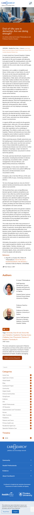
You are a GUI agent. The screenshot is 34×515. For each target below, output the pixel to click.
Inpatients (17, 335)
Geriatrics (9, 335)
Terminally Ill (13, 339)
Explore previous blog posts (12, 358)
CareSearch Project (17, 386)
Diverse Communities (17, 394)
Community (7, 50)
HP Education (17, 407)
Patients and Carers (17, 420)
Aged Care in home (17, 378)
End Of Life (17, 333)
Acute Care (27, 48)
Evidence (13, 50)
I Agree (15, 511)
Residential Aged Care (17, 425)
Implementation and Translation (17, 409)
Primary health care (17, 423)
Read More (6, 511)
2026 (18, 438)
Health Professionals (19, 50)
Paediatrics (17, 417)
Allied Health (17, 380)
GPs (17, 402)
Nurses (26, 50)
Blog (4, 50)
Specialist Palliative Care (12, 52)
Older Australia (17, 415)
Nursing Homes (26, 335)
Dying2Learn (17, 396)
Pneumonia (17, 337)
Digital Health (17, 391)
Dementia (9, 333)
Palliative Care (8, 337)
